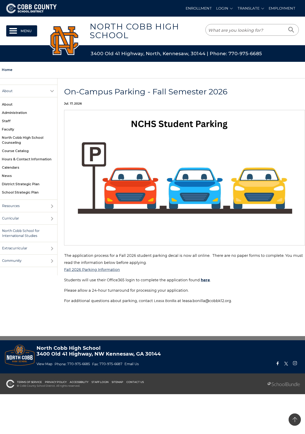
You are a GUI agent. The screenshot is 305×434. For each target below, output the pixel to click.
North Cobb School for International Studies (21, 233)
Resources (11, 206)
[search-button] (291, 29)
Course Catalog (15, 151)
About (7, 91)
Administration (14, 113)
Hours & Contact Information (26, 159)
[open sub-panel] (52, 91)
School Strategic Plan (20, 192)
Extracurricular (14, 248)
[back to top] (295, 419)
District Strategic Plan (20, 184)
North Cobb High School (134, 31)
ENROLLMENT (199, 8)
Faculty (8, 129)
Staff (6, 121)
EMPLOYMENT (282, 8)
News (7, 176)
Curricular (10, 218)
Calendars (10, 167)
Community (12, 261)
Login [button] (222, 8)
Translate (248, 8)
